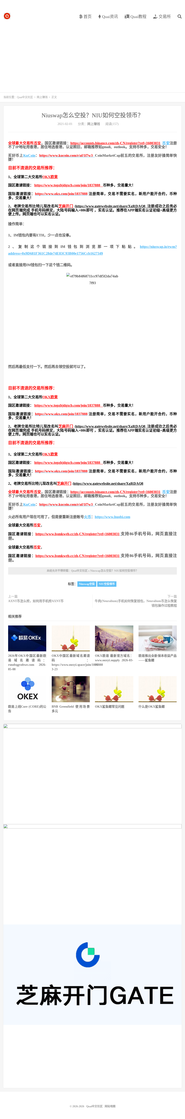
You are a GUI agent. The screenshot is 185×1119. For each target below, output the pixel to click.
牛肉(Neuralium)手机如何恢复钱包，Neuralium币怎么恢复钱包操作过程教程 (136, 603)
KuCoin (29, 155)
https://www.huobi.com (112, 517)
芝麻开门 (65, 206)
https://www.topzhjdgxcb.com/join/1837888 (68, 185)
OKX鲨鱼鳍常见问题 (109, 706)
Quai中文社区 (7, 16)
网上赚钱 (42, 97)
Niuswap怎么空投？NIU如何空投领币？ (92, 115)
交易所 (164, 16)
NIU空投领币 (107, 584)
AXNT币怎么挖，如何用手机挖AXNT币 (36, 601)
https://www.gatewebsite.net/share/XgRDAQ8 (111, 206)
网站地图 (110, 1106)
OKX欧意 (50, 177)
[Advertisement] (92, 54)
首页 (87, 16)
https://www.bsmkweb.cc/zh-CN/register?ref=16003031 (77, 534)
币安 (37, 143)
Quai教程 (137, 16)
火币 (87, 517)
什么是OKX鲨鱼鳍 (152, 706)
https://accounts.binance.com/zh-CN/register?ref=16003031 (115, 143)
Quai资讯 (109, 16)
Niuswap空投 (87, 584)
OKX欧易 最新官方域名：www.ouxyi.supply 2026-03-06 (114, 660)
